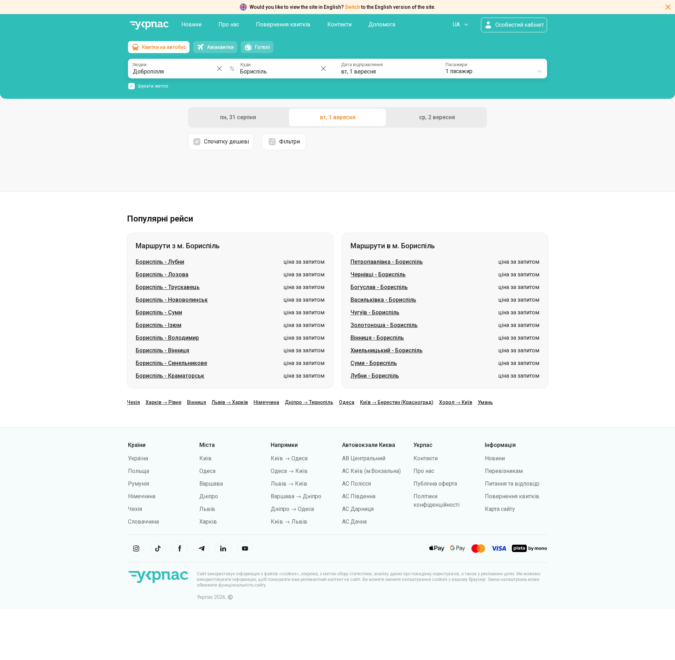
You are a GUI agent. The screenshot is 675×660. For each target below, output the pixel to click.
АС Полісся (356, 483)
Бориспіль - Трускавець (168, 287)
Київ (205, 458)
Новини (191, 24)
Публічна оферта (435, 483)
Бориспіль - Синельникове (171, 363)
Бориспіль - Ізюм (158, 325)
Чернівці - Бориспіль (378, 274)
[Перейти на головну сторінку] (149, 25)
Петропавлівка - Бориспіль (387, 261)
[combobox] (494, 68)
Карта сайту (500, 509)
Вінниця (196, 402)
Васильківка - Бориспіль (383, 299)
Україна (138, 458)
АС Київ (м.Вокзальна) (371, 471)
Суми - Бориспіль (374, 363)
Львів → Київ (289, 483)
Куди (245, 64)
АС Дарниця (358, 509)
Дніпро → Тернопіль (309, 402)
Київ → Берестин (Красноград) (396, 402)
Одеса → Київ (289, 471)
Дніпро (208, 496)
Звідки (139, 64)
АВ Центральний (363, 458)
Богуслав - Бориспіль (379, 287)
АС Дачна (354, 521)
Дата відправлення (362, 64)
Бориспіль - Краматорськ (170, 375)
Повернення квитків (283, 24)
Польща (138, 471)
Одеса (346, 402)
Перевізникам (504, 471)
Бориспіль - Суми (159, 312)
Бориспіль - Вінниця (162, 350)
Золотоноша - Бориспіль (384, 325)
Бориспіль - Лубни (160, 261)
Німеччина (266, 402)
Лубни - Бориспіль (375, 375)
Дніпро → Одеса (292, 509)
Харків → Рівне (163, 402)
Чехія (133, 402)
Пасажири (456, 64)
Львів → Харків (230, 402)
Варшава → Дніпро (296, 496)
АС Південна (358, 496)
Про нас (228, 24)
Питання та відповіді (512, 483)
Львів (207, 509)
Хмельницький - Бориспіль (387, 350)
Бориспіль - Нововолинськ (172, 299)
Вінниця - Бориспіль (377, 337)
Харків (208, 521)
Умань (485, 402)
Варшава (211, 483)
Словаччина (143, 521)
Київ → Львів (289, 521)
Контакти (339, 24)
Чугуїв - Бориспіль (375, 312)
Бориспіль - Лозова (162, 274)
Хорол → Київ (455, 402)
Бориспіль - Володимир (167, 337)
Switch (352, 7)
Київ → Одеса (289, 458)
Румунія (138, 483)
